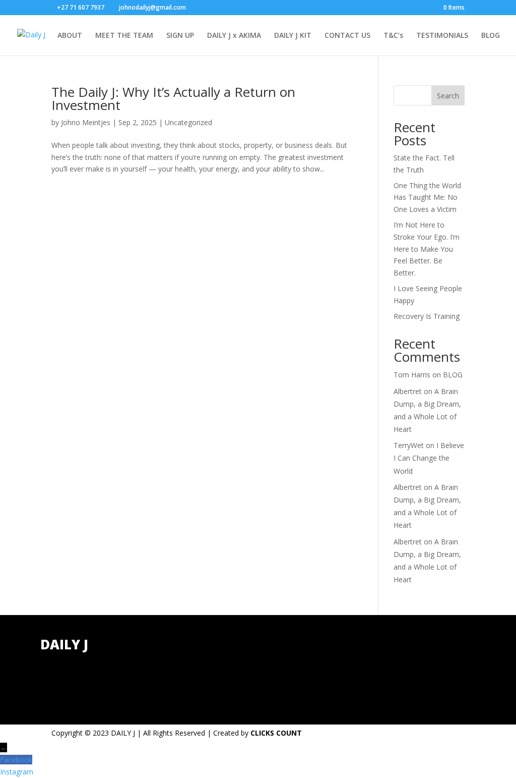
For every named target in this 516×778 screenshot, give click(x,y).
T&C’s (393, 36)
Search (448, 95)
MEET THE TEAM (124, 36)
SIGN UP (180, 36)
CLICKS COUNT (276, 733)
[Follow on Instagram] (472, 651)
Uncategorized (188, 122)
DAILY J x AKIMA (234, 36)
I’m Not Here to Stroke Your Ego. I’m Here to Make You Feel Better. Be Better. (427, 248)
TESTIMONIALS (442, 36)
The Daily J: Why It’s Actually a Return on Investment (173, 98)
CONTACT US (347, 36)
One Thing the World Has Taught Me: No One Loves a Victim (427, 197)
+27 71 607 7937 (177, 657)
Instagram (16, 771)
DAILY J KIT (292, 36)
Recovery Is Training (427, 316)
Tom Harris (412, 374)
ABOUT (69, 36)
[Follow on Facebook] (432, 651)
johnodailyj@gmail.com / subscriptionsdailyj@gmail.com (192, 682)
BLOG (490, 36)
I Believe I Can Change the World (429, 457)
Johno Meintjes (85, 122)
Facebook (16, 759)
